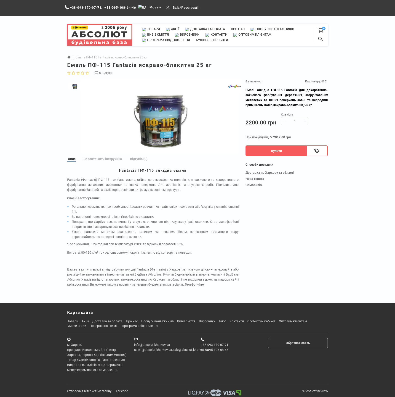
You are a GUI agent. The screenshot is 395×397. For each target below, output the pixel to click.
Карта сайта (80, 312)
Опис (71, 159)
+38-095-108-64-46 (214, 350)
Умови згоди (76, 326)
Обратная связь (298, 343)
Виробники (189, 34)
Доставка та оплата (207, 29)
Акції (174, 29)
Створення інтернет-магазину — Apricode (97, 391)
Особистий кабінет (261, 321)
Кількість (287, 114)
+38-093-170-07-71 (214, 345)
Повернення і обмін (104, 326)
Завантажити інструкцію (103, 159)
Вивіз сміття (158, 34)
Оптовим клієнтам (254, 34)
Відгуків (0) (138, 159)
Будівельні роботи (212, 40)
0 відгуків (106, 73)
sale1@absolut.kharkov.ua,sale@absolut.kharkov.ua (171, 350)
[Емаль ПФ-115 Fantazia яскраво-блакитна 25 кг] (160, 116)
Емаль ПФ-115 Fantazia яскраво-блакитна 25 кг (111, 57)
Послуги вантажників (274, 29)
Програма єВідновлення (168, 40)
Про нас (238, 29)
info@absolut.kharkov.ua (152, 345)
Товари (153, 29)
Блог (222, 321)
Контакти (218, 34)
